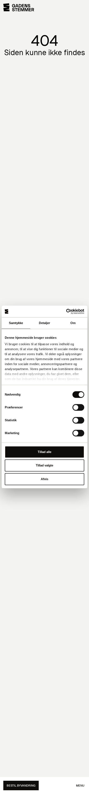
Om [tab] (73, 323)
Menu (80, 785)
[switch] (78, 407)
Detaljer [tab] (44, 323)
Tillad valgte (44, 465)
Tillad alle (44, 452)
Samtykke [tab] (16, 323)
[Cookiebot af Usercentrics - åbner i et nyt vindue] (66, 311)
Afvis (44, 479)
